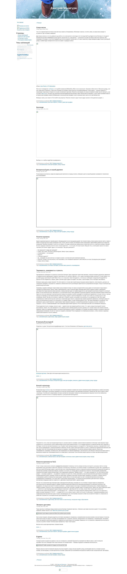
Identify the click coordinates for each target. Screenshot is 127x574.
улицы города (61, 164)
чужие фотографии (67, 102)
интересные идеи (58, 380)
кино (18, 59)
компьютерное (52, 456)
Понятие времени (43, 237)
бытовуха (55, 265)
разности (68, 265)
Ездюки (39, 536)
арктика (29, 46)
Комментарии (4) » (57, 264)
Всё (51, 101)
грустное (26, 51)
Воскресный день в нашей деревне (49, 170)
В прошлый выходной (44, 322)
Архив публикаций (23, 35)
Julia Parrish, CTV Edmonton (47, 86)
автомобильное (43, 102)
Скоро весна (41, 27)
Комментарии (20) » (58, 553)
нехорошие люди (76, 499)
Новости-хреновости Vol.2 (46, 462)
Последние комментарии (24, 40)
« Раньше (38, 22)
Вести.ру (44, 93)
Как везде (40, 107)
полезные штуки (70, 456)
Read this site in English (23, 30)
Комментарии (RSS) (66, 566)
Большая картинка (41, 373)
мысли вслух (67, 499)
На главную (20, 22)
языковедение (76, 265)
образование (84, 499)
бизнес (26, 48)
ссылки (60, 102)
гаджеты (26, 49)
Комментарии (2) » (57, 163)
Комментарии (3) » (57, 498)
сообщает (51, 89)
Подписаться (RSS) (24, 28)
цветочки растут (87, 326)
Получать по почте (24, 26)
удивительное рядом (63, 316)
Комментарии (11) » (58, 455)
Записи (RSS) (58, 566)
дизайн (19, 52)
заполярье (30, 52)
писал (47, 390)
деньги (30, 51)
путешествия (62, 265)
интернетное (21, 58)
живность (24, 52)
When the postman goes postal (60, 510)
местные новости (52, 102)
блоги (29, 48)
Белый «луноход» (43, 385)
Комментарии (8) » (57, 379)
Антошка (50, 265)
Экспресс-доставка (43, 505)
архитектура (20, 48)
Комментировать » (57, 101)
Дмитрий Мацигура (64, 8)
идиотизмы (51, 316)
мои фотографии (52, 164)
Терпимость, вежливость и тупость (49, 270)
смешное (75, 380)
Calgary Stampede (22, 45)
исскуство (50, 231)
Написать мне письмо (24, 36)
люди (55, 231)
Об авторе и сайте (23, 38)
